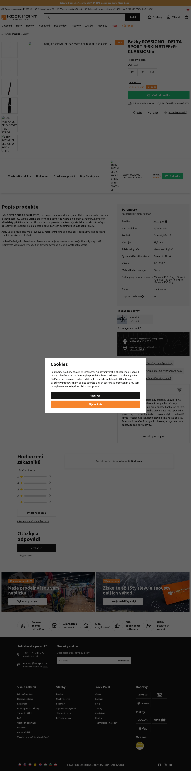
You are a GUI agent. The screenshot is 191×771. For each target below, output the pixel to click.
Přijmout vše (95, 404)
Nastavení (95, 395)
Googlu (91, 379)
